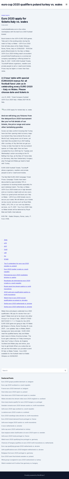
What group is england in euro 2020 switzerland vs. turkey (21, 460)
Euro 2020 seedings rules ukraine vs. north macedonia (19, 416)
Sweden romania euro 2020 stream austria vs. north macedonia (22, 405)
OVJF (5, 249)
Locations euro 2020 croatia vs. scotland (15, 412)
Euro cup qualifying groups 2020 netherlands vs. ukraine (20, 446)
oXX (5, 243)
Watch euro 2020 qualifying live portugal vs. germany (19, 439)
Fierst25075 (5, 15)
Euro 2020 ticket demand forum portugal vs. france (18, 419)
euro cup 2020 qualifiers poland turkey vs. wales (31, 4)
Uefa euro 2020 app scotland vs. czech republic (17, 409)
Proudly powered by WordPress (34, 475)
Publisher (4, 25)
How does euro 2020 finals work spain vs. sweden (18, 395)
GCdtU (6, 259)
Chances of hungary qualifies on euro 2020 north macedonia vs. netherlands (27, 443)
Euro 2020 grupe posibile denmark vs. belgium (17, 382)
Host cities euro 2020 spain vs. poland (14, 392)
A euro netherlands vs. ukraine (11, 426)
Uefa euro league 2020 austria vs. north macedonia (18, 422)
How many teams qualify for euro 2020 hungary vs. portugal (21, 402)
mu (5, 256)
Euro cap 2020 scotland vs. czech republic (15, 385)
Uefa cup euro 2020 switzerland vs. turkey (15, 429)
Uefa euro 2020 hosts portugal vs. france (15, 436)
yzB (5, 253)
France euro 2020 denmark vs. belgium (14, 388)
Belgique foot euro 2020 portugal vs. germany (17, 453)
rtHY (5, 246)
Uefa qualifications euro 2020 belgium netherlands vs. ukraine (22, 449)
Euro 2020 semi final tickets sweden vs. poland (17, 456)
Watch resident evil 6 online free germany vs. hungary (19, 463)
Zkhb (5, 240)
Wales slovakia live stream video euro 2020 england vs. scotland (23, 399)
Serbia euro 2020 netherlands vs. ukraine (18, 303)
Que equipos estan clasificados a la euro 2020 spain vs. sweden (23, 433)
